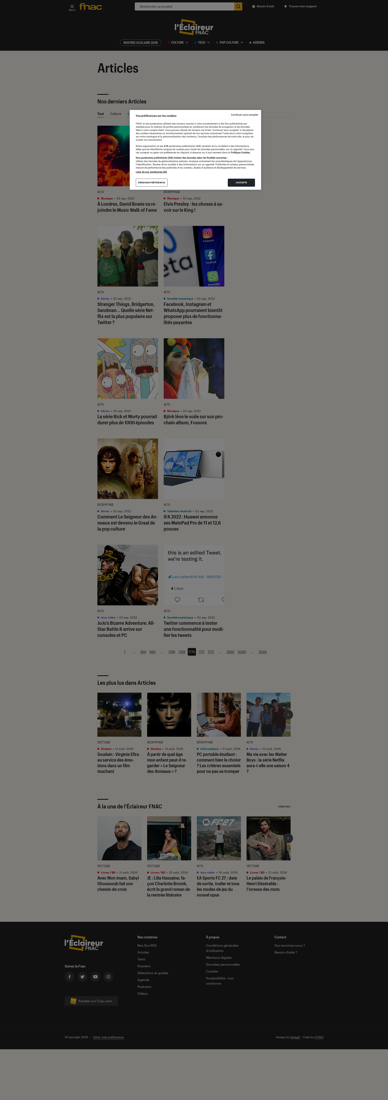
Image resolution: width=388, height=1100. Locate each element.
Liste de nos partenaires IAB (151, 172)
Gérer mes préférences (151, 182)
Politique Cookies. (240, 152)
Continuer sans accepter (244, 114)
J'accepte (241, 182)
